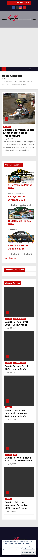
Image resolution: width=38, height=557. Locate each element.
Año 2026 (8, 318)
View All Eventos (10, 258)
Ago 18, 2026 (11, 511)
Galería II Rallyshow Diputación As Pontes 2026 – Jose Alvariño (16, 505)
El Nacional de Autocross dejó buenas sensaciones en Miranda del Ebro (18, 133)
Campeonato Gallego (19, 318)
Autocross (7, 126)
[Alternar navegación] (30, 69)
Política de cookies (29, 549)
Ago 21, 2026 (11, 420)
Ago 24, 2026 (11, 372)
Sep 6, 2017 (9, 139)
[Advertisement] (19, 47)
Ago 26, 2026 (11, 328)
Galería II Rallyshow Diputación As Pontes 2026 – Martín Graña (16, 413)
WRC (15, 454)
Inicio (4, 79)
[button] (34, 69)
